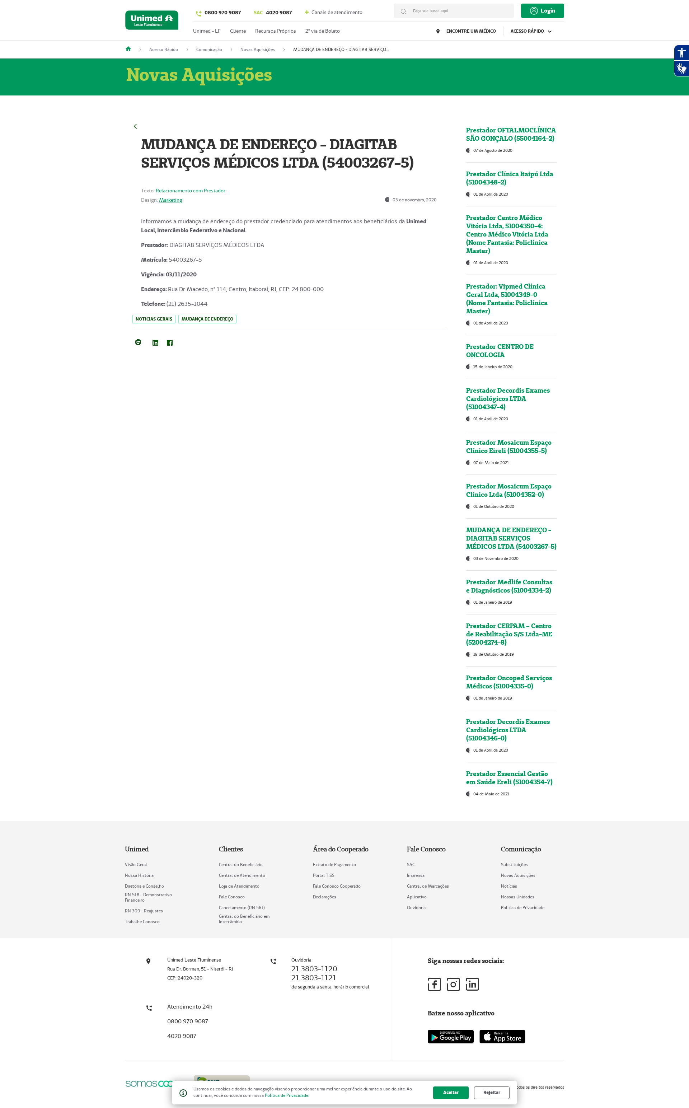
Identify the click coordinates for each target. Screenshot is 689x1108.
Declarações (324, 896)
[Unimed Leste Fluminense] (131, 49)
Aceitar (451, 1092)
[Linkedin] (472, 984)
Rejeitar (491, 1092)
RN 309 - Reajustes (144, 910)
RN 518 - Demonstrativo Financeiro (148, 897)
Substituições (514, 864)
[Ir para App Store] (502, 1036)
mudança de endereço (207, 319)
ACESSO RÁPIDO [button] (528, 31)
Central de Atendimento (242, 875)
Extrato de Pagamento (334, 864)
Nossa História (139, 875)
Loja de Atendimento (239, 886)
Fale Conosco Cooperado (337, 886)
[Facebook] (169, 341)
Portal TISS (323, 875)
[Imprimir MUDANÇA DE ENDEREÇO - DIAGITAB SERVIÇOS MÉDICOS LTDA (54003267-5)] (138, 341)
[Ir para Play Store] (451, 1036)
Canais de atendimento (336, 12)
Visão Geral (136, 864)
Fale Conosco (232, 896)
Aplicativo (417, 896)
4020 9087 (273, 12)
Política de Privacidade (522, 907)
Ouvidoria (416, 907)
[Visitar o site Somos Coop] (155, 1084)
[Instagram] (453, 984)
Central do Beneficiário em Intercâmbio (244, 918)
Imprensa (416, 875)
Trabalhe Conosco (142, 921)
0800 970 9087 (223, 12)
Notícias (509, 886)
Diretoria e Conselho (144, 886)
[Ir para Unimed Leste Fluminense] (152, 21)
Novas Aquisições (518, 875)
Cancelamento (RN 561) (242, 907)
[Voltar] (135, 125)
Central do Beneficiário (241, 864)
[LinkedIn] (155, 341)
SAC (411, 864)
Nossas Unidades (517, 896)
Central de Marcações (428, 886)
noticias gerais (154, 319)
